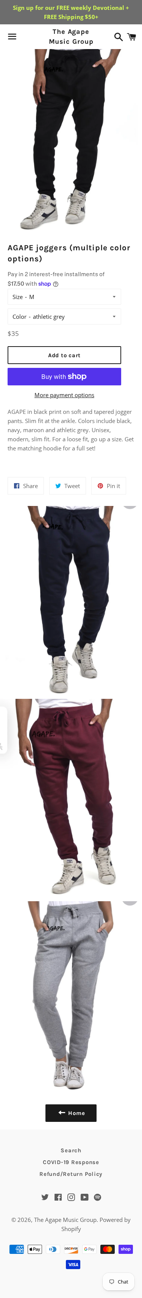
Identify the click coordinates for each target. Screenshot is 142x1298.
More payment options (64, 395)
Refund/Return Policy (71, 1174)
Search (71, 1150)
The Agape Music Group (71, 36)
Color (19, 316)
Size (17, 297)
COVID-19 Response (71, 1162)
